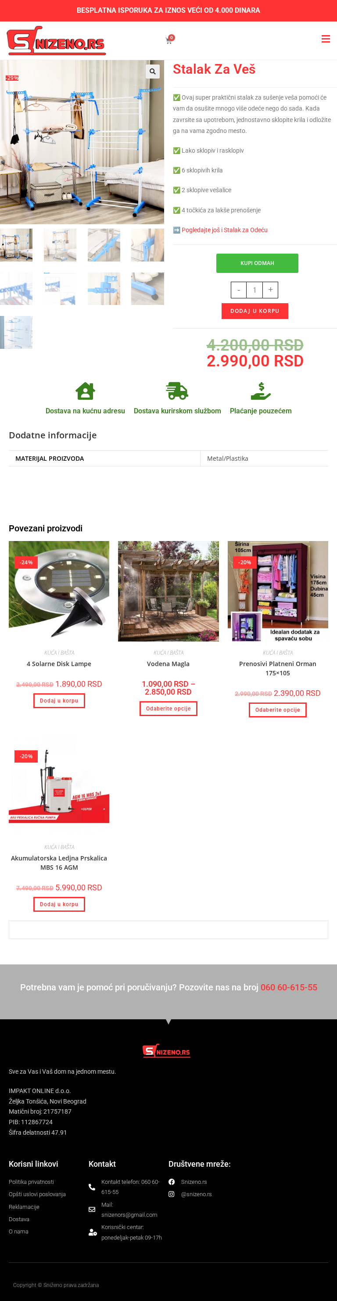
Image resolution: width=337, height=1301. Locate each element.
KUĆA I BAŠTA (59, 652)
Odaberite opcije (168, 709)
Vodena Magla (168, 663)
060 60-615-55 (289, 987)
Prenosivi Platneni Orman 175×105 (277, 668)
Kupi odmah (257, 263)
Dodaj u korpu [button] (59, 701)
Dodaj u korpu (255, 311)
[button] (153, 72)
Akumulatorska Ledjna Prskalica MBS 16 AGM (59, 862)
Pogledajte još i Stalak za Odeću (225, 229)
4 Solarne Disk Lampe (59, 663)
